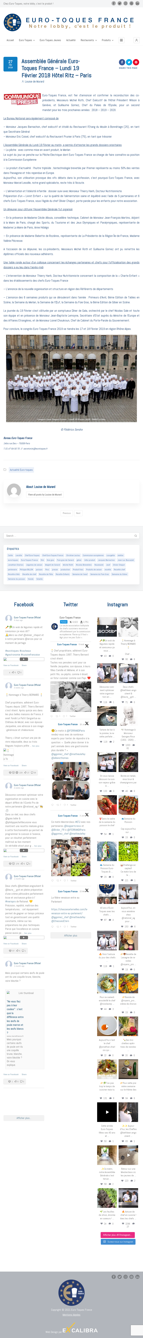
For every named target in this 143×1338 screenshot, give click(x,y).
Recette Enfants (62, 574)
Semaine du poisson (16, 579)
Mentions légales (71, 1314)
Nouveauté (99, 565)
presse (55, 569)
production (65, 569)
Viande (30, 579)
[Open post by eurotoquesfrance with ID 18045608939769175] (107, 1112)
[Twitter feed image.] (70, 696)
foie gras (50, 560)
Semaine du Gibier (119, 574)
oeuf (108, 565)
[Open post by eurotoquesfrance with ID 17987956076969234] (107, 1198)
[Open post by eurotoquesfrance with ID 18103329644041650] (128, 805)
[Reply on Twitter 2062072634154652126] (53, 880)
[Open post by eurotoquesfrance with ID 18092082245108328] (128, 627)
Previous (67, 513)
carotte (19, 555)
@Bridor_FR (58, 830)
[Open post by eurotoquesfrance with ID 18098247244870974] (128, 1026)
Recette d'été (14, 574)
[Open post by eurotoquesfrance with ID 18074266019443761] (128, 673)
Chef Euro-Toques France (52, 555)
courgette (111, 555)
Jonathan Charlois (15, 565)
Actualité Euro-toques (21, 470)
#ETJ (77, 822)
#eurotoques (12, 651)
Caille (10, 555)
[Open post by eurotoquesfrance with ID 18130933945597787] (107, 894)
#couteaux (25, 651)
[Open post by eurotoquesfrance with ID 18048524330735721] (128, 983)
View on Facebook (11, 665)
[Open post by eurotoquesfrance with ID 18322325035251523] (107, 940)
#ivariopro (10, 901)
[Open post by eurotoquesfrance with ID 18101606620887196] (107, 762)
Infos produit (89, 560)
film (42, 560)
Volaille (39, 579)
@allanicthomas (60, 758)
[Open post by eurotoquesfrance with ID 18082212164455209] (107, 983)
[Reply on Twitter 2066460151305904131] (53, 805)
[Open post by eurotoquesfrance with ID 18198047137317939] (107, 805)
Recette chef (119, 569)
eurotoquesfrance (107, 620)
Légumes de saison (34, 565)
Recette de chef (29, 574)
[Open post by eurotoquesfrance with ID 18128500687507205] (128, 1112)
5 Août (82, 644)
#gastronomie (12, 654)
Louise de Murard (34, 81)
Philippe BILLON (26, 569)
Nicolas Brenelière (84, 565)
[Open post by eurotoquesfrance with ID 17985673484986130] (107, 1069)
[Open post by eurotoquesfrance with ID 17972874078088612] (107, 716)
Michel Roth (68, 565)
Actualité (71, 40)
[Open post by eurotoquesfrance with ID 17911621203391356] (128, 940)
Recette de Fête (46, 574)
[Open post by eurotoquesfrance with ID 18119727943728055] (107, 1155)
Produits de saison (94, 569)
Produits (106, 40)
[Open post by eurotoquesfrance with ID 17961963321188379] (107, 673)
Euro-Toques (25, 40)
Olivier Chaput (119, 565)
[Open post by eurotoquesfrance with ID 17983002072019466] (128, 716)
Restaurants (87, 40)
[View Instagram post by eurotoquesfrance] (114, 635)
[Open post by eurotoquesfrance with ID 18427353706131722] (128, 762)
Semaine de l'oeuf (79, 574)
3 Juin (82, 815)
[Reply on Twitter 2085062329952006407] (52, 716)
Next (78, 513)
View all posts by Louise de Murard (45, 494)
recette (108, 569)
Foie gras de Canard (65, 560)
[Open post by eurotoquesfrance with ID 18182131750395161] (128, 851)
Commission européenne (93, 555)
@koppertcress (72, 826)
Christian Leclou (73, 555)
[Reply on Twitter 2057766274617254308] (53, 927)
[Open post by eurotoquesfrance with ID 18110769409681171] (107, 1026)
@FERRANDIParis (76, 730)
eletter (120, 555)
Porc (47, 569)
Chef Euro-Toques (32, 555)
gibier (79, 560)
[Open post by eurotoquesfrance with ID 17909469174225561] (128, 894)
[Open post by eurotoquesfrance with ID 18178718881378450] (128, 1155)
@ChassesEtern (60, 921)
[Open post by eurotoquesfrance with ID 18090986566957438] (128, 1198)
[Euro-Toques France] (71, 22)
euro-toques (13, 560)
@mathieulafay (77, 754)
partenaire (12, 569)
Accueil (10, 40)
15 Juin (83, 724)
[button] (137, 40)
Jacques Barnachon (106, 560)
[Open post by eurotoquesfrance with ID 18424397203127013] (128, 1069)
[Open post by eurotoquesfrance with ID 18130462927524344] (107, 851)
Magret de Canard (52, 565)
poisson (39, 569)
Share (24, 665)
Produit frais (78, 569)
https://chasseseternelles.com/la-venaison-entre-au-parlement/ (69, 911)
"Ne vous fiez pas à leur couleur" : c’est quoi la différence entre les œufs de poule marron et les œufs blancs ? (15, 1017)
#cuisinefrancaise (30, 654)
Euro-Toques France (29, 560)
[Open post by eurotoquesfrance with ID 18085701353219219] (107, 627)
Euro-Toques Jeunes (50, 40)
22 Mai (83, 891)
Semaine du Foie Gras (99, 574)
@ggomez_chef (60, 754)
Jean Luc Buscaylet (126, 560)
